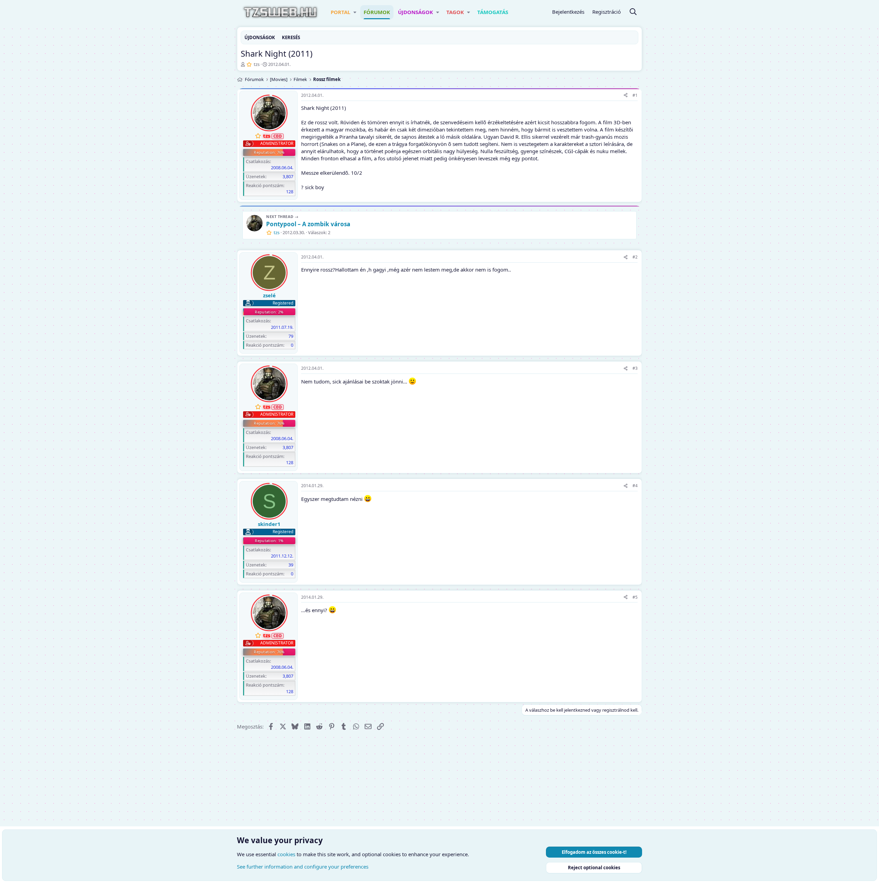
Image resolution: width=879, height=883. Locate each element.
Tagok (455, 12)
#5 (635, 597)
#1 (635, 95)
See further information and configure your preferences (302, 866)
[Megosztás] (625, 96)
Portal (340, 12)
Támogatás (492, 12)
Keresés (291, 37)
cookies (286, 854)
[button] (355, 12)
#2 (635, 257)
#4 (635, 486)
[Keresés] (633, 12)
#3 (635, 368)
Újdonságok (415, 12)
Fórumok (377, 12)
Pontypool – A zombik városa (308, 224)
